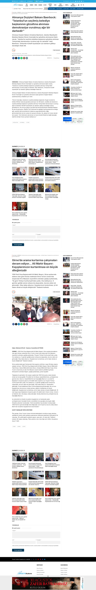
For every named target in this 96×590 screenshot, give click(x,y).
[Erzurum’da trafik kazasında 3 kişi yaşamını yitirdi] (66, 18)
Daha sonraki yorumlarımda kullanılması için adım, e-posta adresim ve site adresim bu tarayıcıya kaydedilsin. (35, 240)
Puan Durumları (40, 574)
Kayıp (24, 426)
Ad (13, 234)
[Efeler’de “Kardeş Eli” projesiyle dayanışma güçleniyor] (66, 71)
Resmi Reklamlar (73, 5)
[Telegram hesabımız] (81, 1)
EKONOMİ (40, 5)
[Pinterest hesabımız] (77, 1)
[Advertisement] (5, 30)
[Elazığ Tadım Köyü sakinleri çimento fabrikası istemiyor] (66, 34)
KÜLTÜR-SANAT (50, 5)
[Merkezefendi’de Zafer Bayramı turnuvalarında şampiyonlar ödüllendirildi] (66, 40)
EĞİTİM (44, 5)
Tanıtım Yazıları (64, 572)
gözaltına (15, 122)
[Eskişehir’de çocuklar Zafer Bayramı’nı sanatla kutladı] (66, 114)
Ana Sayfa (27, 5)
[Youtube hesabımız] (75, 1)
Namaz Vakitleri (40, 570)
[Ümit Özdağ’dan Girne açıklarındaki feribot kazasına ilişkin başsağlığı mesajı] (19, 171)
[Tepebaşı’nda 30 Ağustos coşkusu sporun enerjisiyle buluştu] (66, 102)
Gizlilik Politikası (64, 574)
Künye (66, 5)
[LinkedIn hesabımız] (79, 1)
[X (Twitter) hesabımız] (33, 559)
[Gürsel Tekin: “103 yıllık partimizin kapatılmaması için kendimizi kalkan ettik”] (66, 46)
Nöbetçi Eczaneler (41, 572)
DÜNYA (36, 5)
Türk (28, 122)
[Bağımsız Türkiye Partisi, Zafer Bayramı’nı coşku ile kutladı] (66, 108)
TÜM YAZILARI (56, 50)
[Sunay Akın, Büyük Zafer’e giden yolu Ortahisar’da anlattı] (66, 77)
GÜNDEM (31, 5)
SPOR (55, 5)
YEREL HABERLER (60, 5)
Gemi (14, 426)
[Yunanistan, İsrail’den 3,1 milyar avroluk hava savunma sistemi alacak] (66, 90)
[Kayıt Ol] (79, 5)
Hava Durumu (40, 568)
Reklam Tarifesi (64, 570)
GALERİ (15, 1)
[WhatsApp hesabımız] (83, 1)
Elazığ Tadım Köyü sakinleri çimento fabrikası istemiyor (25, 8)
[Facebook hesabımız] (31, 559)
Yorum (14, 225)
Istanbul (22, 122)
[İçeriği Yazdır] (27, 58)
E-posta (39, 234)
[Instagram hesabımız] (73, 1)
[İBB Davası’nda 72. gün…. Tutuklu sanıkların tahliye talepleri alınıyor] (66, 96)
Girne (19, 426)
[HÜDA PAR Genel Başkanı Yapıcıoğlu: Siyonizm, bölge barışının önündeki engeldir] (19, 188)
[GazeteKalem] (17, 6)
